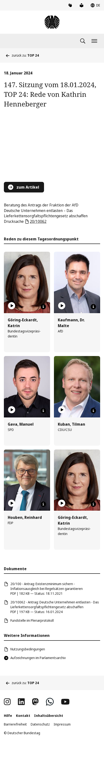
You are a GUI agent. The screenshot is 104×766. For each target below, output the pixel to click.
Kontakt (23, 715)
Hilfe (8, 715)
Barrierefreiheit (15, 724)
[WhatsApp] (50, 702)
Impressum (62, 724)
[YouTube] (65, 702)
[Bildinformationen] (43, 307)
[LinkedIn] (21, 702)
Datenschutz (40, 724)
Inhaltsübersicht (48, 715)
